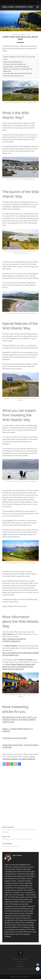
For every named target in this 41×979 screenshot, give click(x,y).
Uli (14, 858)
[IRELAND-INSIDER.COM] (20, 954)
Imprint (20, 964)
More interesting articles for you (13, 76)
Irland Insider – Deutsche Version (20, 969)
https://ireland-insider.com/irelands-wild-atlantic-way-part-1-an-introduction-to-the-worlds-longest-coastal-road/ (18, 666)
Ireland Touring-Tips (20, 34)
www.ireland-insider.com (26, 759)
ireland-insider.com (17, 7)
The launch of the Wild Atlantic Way (14, 64)
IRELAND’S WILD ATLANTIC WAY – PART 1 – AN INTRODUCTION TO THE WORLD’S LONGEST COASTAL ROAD (19, 719)
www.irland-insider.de (10, 759)
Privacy (20, 961)
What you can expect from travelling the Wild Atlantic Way (17, 70)
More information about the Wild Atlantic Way (17, 73)
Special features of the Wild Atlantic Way (16, 66)
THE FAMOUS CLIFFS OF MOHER (14, 738)
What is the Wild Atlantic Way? (13, 62)
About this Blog (20, 959)
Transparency (20, 966)
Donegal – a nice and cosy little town (17, 839)
